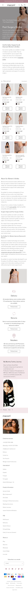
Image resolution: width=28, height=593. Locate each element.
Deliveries (5, 522)
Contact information (10, 587)
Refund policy (12, 583)
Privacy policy (19, 583)
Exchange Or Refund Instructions (10, 501)
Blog (4, 541)
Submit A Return (7, 526)
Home (4, 20)
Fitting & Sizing (6, 529)
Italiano (4, 469)
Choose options (7, 108)
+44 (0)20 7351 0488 (8, 442)
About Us (5, 544)
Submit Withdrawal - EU (8, 482)
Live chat (5, 554)
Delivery (5, 452)
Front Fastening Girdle (7, 155)
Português (5, 479)
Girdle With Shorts (19, 126)
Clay (5, 104)
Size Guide (5, 497)
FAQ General (6, 519)
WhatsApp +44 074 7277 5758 (10, 445)
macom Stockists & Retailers (10, 510)
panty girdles (13, 207)
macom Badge (6, 551)
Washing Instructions (8, 504)
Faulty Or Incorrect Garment (9, 532)
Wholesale (5, 547)
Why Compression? (7, 494)
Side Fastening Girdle (7, 97)
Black (3, 104)
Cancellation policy (19, 587)
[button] (2, 5)
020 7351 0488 (22, 5)
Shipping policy (19, 585)
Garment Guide (6, 491)
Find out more (14, 306)
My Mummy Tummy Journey (12, 362)
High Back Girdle (19, 97)
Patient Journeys (7, 507)
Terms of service (11, 585)
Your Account (6, 458)
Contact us (5, 455)
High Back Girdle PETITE (7, 126)
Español (5, 472)
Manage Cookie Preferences (9, 461)
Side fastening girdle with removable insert (20, 156)
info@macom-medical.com (9, 448)
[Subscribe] (22, 563)
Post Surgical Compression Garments (15, 20)
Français (5, 475)
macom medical (13, 581)
